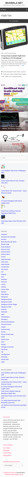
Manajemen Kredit (6, 302)
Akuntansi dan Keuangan (8, 237)
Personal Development (7, 322)
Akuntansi (4, 234)
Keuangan (4, 279)
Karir (2, 277)
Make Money (5, 294)
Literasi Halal (5, 289)
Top (2, 352)
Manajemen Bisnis (6, 299)
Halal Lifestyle (5, 264)
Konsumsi (4, 282)
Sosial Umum (5, 339)
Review (3, 332)
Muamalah (4, 312)
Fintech (3, 257)
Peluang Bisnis (5, 317)
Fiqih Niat (6, 74)
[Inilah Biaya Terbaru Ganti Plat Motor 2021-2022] (3, 217)
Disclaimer (6, 450)
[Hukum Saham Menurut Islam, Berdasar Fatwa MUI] (14, 130)
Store (2, 342)
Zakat (2, 362)
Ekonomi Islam (5, 249)
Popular (3, 327)
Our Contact (6, 448)
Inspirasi (3, 274)
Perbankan (4, 319)
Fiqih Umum (16, 72)
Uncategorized (5, 354)
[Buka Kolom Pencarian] (26, 10)
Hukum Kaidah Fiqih (15, 74)
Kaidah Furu (8, 76)
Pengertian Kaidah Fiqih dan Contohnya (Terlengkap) (13, 56)
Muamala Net (14, 3)
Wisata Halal (5, 359)
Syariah (23, 72)
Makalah (3, 292)
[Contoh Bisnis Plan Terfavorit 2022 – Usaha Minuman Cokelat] (14, 151)
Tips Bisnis (4, 349)
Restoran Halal (5, 329)
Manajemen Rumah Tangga (9, 304)
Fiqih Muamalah (7, 72)
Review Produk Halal (7, 334)
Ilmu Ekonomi (5, 267)
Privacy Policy (7, 453)
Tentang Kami (7, 455)
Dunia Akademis (6, 247)
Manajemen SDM (6, 307)
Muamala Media (20, 472)
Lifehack (3, 287)
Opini (2, 314)
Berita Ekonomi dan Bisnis (8, 242)
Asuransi (3, 239)
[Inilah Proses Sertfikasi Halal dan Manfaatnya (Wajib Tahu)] (3, 207)
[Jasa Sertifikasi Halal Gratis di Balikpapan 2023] (14, 110)
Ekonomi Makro (5, 252)
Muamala (3, 309)
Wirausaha (4, 357)
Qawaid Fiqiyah (17, 76)
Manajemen (4, 297)
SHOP (3, 337)
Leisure (3, 284)
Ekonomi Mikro (5, 254)
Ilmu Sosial (4, 269)
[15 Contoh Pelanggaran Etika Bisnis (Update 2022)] (3, 197)
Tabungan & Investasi (7, 347)
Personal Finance (6, 324)
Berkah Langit (5, 244)
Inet (2, 272)
